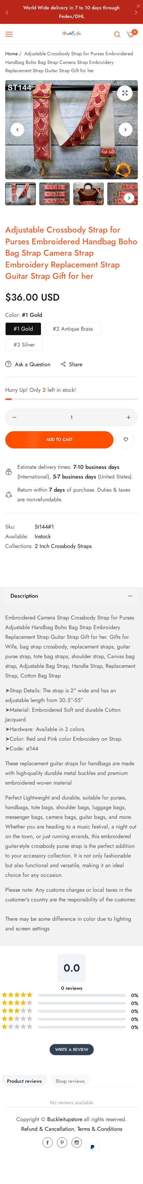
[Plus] (129, 417)
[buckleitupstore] (71, 34)
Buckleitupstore (64, 1119)
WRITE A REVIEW (71, 1049)
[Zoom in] (125, 93)
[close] (138, 6)
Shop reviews (70, 1081)
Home (11, 53)
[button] (7, 12)
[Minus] (14, 417)
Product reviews (24, 1081)
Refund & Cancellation (47, 1129)
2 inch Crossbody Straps (63, 546)
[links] (48, 1142)
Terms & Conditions (99, 1129)
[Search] (117, 34)
